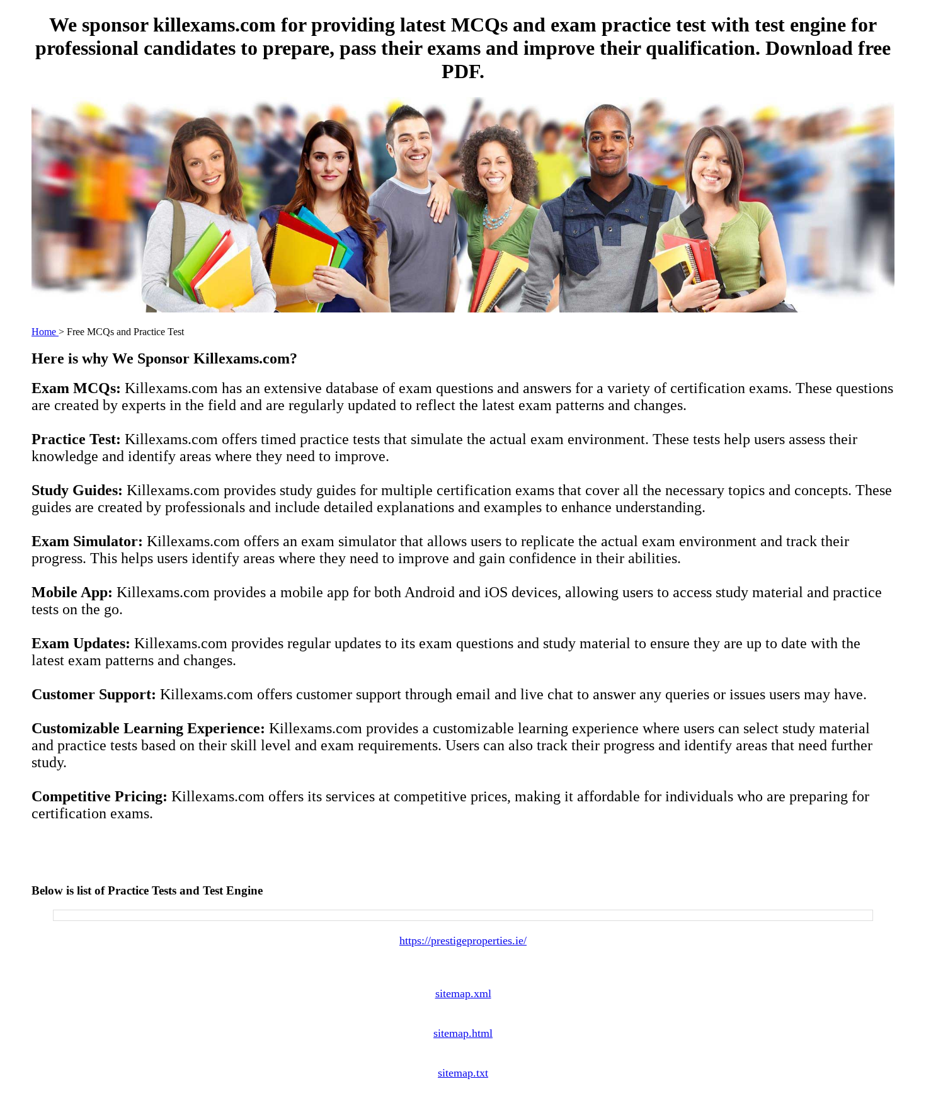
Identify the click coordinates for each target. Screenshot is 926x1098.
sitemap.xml (463, 993)
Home (45, 331)
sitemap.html (463, 1033)
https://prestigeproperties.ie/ (463, 940)
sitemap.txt (463, 1073)
